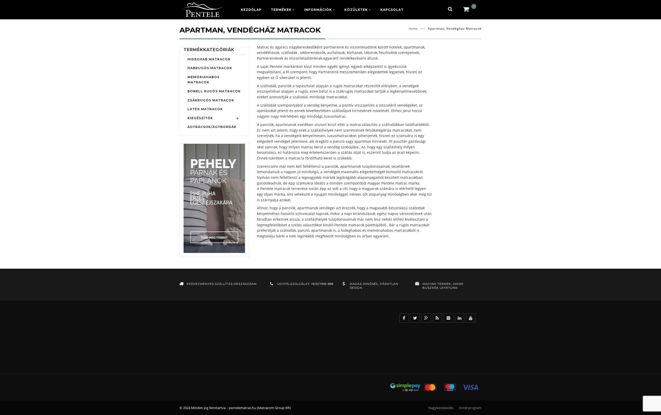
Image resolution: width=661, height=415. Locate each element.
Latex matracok (205, 109)
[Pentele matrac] (202, 9)
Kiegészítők (200, 118)
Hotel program (470, 407)
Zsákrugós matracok (210, 100)
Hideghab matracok (209, 59)
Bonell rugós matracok (214, 91)
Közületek (356, 10)
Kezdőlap (251, 10)
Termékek (281, 10)
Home (413, 28)
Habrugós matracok (209, 68)
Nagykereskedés (441, 407)
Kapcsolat (392, 10)
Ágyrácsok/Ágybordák (212, 127)
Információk (318, 10)
